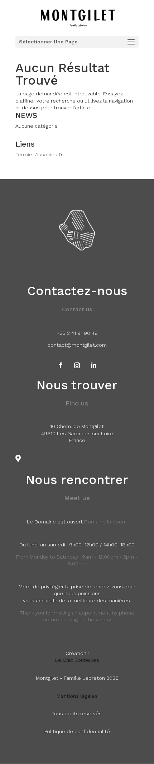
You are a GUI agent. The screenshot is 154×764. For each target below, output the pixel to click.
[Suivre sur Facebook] (60, 365)
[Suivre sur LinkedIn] (93, 365)
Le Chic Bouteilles (77, 660)
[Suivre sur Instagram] (77, 365)
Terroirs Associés (36, 154)
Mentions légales (77, 696)
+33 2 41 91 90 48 (77, 333)
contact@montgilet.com (77, 345)
